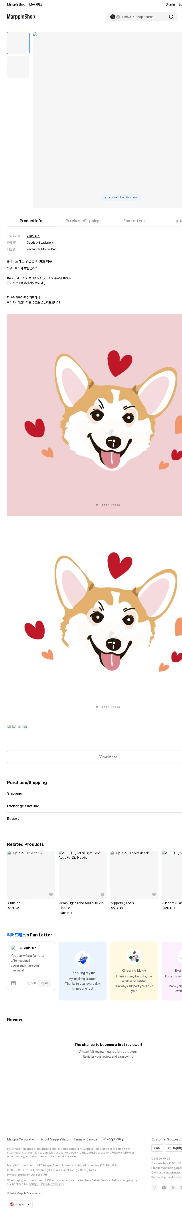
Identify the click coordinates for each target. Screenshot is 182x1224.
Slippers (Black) (122, 903)
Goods (31, 242)
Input (44, 983)
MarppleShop (16, 4)
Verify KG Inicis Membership (46, 1184)
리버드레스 (33, 236)
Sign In (170, 4)
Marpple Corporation (21, 1139)
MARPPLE (35, 4)
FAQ (157, 1148)
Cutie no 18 (16, 903)
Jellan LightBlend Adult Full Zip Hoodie (81, 905)
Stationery (46, 242)
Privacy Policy (113, 1139)
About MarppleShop (54, 1139)
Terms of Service (85, 1139)
